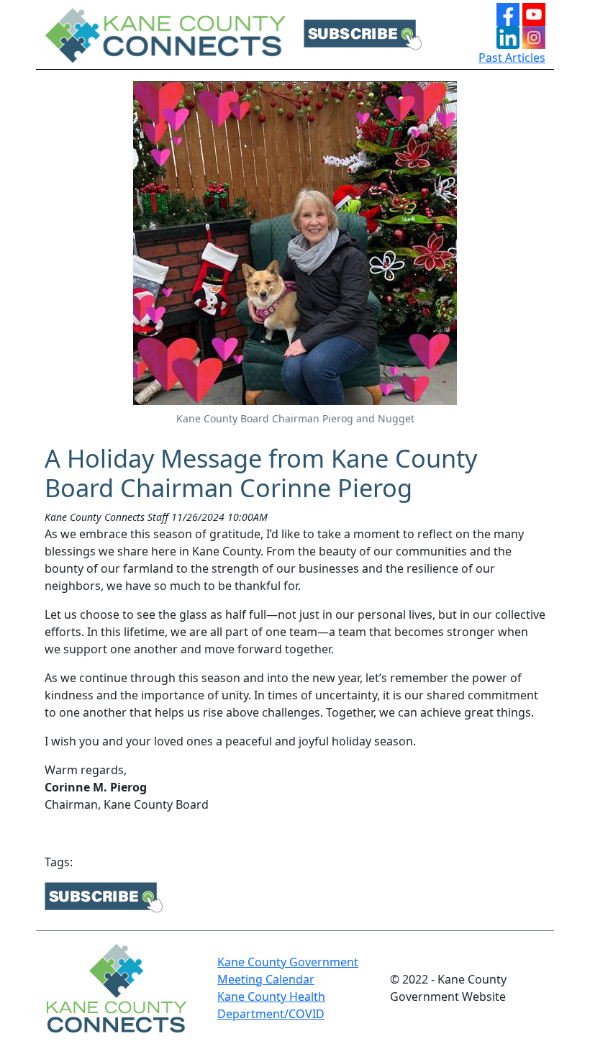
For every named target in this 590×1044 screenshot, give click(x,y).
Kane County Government (287, 962)
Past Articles (511, 57)
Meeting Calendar (265, 979)
